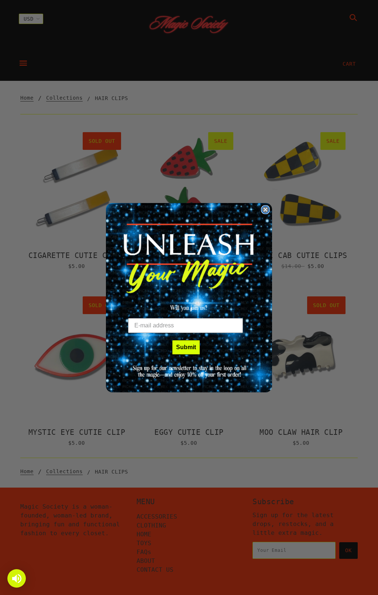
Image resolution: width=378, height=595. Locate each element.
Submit (186, 347)
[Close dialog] (265, 209)
